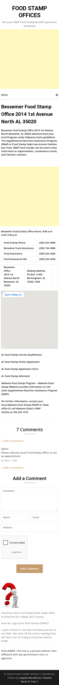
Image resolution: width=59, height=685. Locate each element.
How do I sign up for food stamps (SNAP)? (25, 623)
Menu (4, 94)
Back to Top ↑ (29, 681)
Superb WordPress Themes (36, 677)
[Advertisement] (29, 59)
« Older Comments (12, 440)
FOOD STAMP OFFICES (29, 12)
